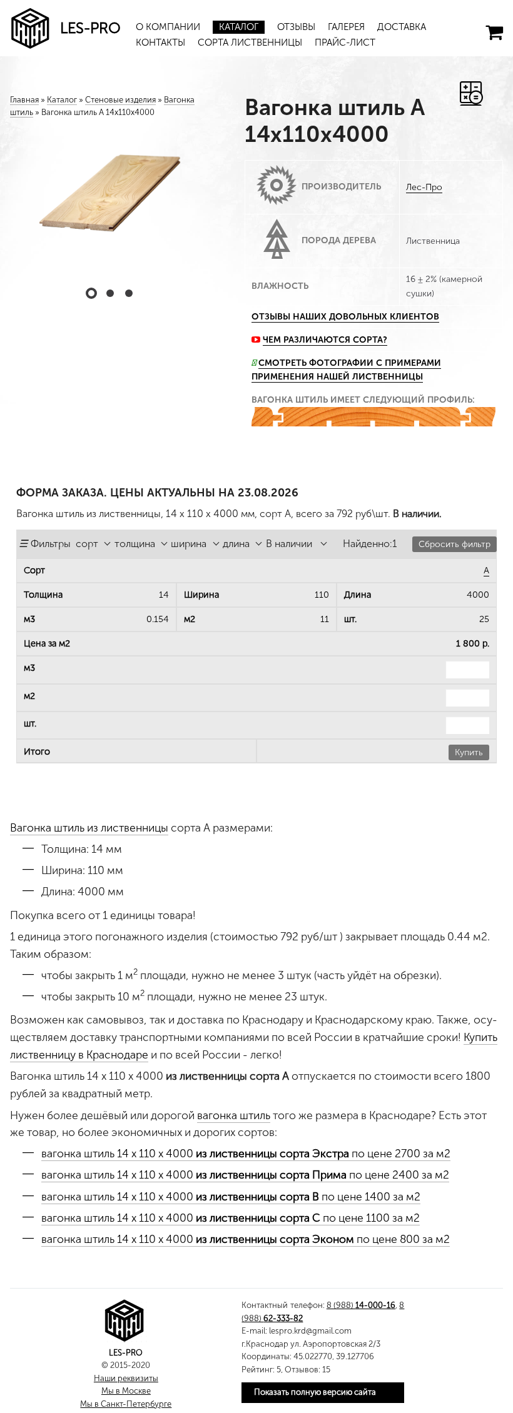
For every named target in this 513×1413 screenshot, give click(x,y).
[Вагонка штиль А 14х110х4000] (110, 200)
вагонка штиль (233, 1115)
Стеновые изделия (120, 99)
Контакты (160, 42)
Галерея (346, 27)
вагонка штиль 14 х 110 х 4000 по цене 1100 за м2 (230, 1218)
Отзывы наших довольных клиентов (345, 316)
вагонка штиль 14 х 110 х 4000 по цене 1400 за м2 (230, 1197)
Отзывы (296, 27)
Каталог (238, 27)
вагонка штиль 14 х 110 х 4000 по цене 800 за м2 (245, 1239)
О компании (168, 27)
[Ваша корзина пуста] (494, 33)
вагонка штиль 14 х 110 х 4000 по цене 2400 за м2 (245, 1175)
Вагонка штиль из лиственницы (89, 828)
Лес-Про (424, 187)
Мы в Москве (126, 1390)
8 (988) (361, 1305)
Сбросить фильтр (454, 544)
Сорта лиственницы (250, 42)
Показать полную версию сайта (315, 1392)
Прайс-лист (345, 42)
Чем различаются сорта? (325, 339)
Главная (24, 99)
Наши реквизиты (126, 1378)
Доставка (401, 27)
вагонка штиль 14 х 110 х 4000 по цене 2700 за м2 (245, 1153)
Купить (469, 752)
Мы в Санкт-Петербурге (125, 1404)
